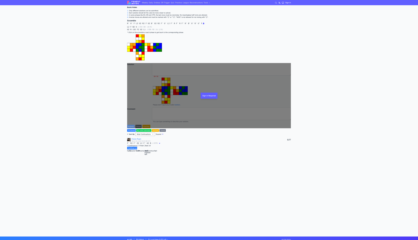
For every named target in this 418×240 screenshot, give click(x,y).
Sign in (288, 3)
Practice (178, 3)
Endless (157, 3)
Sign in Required (209, 96)
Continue (132, 148)
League (186, 3)
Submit (131, 126)
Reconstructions (196, 3)
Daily (151, 3)
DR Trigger (165, 3)
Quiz (172, 3)
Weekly (145, 3)
